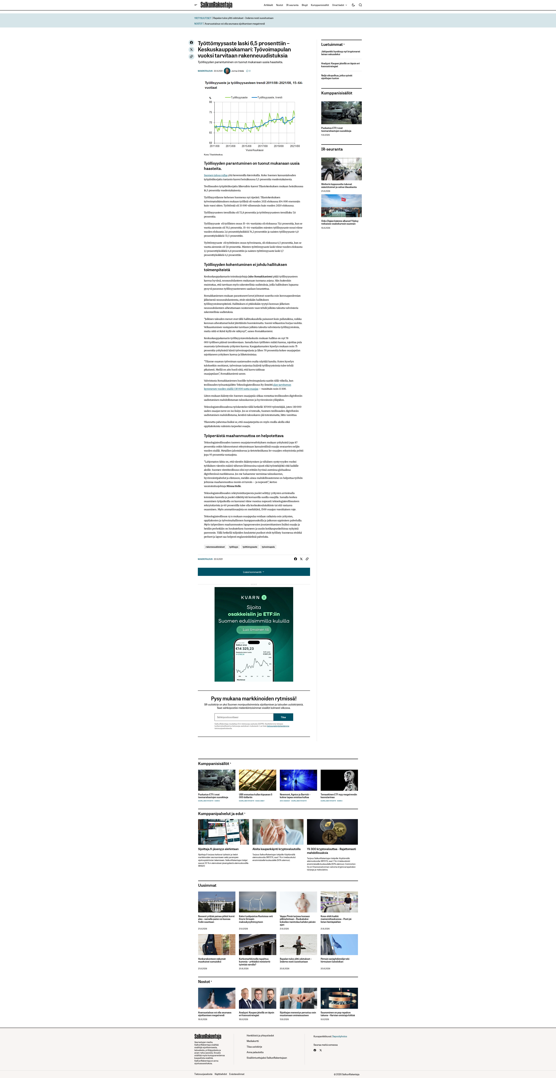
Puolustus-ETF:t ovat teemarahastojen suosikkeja (336, 129)
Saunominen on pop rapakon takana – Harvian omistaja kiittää (338, 1014)
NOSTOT (198, 23)
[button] (195, 5)
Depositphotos (339, 1036)
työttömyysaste (250, 546)
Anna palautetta (255, 1052)
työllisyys (233, 546)
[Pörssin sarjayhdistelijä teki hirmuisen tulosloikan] (339, 944)
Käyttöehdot (221, 1074)
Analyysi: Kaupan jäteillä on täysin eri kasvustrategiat (340, 64)
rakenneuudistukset (215, 546)
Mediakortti (253, 1041)
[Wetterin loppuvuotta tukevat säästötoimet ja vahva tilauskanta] (341, 169)
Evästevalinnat (236, 1074)
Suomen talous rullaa (216, 175)
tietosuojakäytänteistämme (278, 726)
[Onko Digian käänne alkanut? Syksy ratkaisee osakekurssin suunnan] (341, 205)
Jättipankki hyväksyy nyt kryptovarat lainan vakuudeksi (340, 53)
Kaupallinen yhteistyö (205, 800)
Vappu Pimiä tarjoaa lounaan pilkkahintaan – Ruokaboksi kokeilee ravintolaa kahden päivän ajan (298, 920)
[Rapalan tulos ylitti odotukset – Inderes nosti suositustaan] (298, 944)
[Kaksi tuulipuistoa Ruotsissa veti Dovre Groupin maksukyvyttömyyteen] (257, 902)
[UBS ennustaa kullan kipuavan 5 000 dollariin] (257, 780)
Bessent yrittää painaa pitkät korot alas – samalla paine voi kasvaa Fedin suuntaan (216, 919)
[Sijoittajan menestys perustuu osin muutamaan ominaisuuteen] (298, 998)
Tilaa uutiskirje (254, 1046)
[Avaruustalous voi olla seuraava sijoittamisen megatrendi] (216, 998)
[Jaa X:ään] (191, 49)
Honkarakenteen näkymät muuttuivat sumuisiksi (212, 960)
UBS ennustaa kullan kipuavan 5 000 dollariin (255, 796)
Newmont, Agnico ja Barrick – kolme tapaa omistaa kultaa (295, 796)
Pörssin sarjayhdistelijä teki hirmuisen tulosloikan (335, 960)
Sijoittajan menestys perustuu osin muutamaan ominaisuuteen (298, 1014)
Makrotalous (205, 71)
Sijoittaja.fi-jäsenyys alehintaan (218, 849)
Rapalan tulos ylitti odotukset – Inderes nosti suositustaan (243, 18)
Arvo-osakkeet (285, 800)
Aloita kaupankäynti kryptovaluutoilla (276, 849)
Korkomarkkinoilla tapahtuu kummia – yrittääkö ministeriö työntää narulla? (254, 961)
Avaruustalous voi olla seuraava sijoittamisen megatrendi (235, 23)
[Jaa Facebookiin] (191, 42)
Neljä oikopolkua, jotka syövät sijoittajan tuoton (336, 77)
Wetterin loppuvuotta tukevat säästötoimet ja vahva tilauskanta (339, 185)
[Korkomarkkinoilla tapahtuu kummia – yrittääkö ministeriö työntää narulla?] (257, 944)
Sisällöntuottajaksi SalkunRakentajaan (267, 1057)
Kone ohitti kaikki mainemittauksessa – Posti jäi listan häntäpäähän (336, 919)
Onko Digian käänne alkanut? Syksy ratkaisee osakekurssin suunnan (339, 222)
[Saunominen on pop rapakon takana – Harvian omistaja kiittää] (339, 998)
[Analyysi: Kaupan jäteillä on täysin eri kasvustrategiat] (257, 998)
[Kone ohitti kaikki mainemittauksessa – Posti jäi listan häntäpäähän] (339, 902)
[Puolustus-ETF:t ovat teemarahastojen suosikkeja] (341, 112)
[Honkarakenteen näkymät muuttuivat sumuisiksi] (216, 944)
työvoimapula (268, 546)
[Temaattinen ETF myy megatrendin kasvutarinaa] (339, 780)
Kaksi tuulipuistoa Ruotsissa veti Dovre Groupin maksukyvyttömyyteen (256, 919)
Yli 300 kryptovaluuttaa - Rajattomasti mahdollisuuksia (331, 851)
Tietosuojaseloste (203, 1074)
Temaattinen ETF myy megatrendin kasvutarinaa (339, 796)
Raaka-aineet (260, 800)
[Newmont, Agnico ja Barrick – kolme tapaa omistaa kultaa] (298, 780)
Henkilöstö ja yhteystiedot (260, 1035)
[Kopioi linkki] (191, 56)
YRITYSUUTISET (202, 18)
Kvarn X (217, 800)
